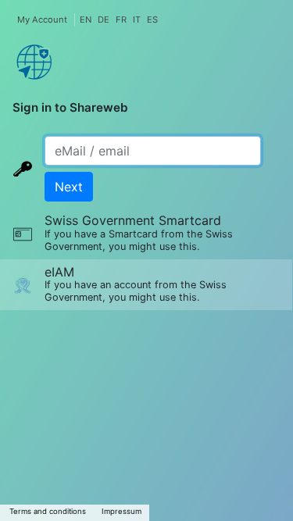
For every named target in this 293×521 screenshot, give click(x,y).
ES (152, 19)
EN (85, 19)
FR (121, 19)
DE (103, 19)
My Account (42, 19)
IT (137, 19)
